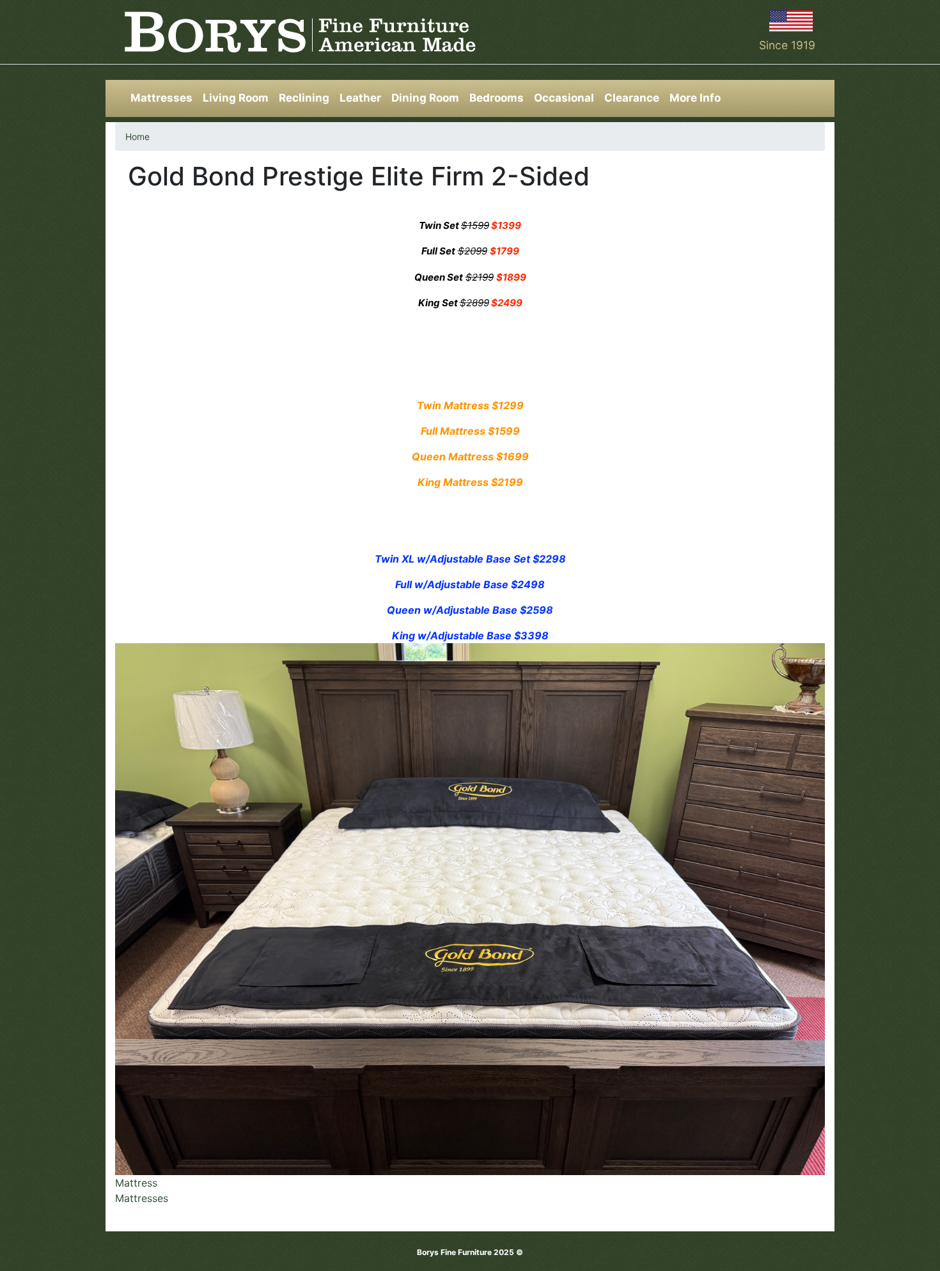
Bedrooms (496, 97)
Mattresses (161, 97)
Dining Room (425, 97)
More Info (695, 97)
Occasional (564, 97)
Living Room (236, 97)
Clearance (631, 97)
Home (137, 136)
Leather (360, 97)
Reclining (304, 97)
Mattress (136, 1182)
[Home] (300, 32)
